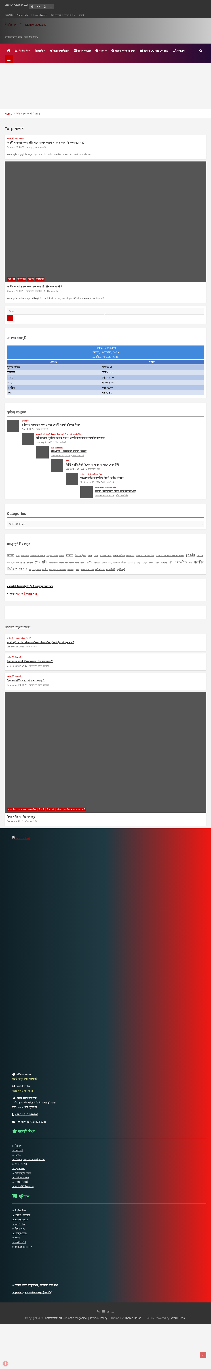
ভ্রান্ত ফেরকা (84, 474)
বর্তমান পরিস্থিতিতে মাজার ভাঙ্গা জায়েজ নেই (115, 491)
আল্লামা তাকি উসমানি (37, 555)
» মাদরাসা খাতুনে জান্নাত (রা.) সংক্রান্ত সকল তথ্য (30, 586)
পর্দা (190, 562)
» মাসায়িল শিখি (19, 1242)
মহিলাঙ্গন (59, 809)
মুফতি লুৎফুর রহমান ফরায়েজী (36, 147)
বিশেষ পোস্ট (11, 279)
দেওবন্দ (145, 563)
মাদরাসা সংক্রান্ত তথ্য (124, 50)
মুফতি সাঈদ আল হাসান (34, 291)
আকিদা (10, 555)
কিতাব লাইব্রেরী (56, 15)
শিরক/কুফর (102, 474)
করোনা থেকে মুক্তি (106, 556)
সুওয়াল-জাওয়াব (84, 50)
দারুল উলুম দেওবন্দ (134, 562)
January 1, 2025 (44, 442)
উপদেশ (90, 556)
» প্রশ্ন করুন (18, 1168)
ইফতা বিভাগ (25, 421)
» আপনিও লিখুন (19, 1163)
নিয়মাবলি (39, 50)
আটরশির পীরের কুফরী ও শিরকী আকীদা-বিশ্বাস (102, 477)
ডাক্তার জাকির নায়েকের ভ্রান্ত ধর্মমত (71, 563)
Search (10, 318)
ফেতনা (23, 569)
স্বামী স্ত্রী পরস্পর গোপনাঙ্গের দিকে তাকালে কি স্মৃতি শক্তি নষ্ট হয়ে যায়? (40, 642)
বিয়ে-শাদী (31, 279)
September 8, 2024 (104, 495)
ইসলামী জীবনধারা (51, 434)
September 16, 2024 (90, 482)
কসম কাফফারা (19, 138)
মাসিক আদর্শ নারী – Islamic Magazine (50, 31)
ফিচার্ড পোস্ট (60, 434)
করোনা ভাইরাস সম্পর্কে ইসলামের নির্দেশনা (170, 555)
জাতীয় (67, 461)
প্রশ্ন (101, 50)
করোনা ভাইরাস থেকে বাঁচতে (145, 555)
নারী (171, 562)
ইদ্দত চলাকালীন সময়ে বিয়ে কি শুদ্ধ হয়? (26, 680)
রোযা (77, 569)
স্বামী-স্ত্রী (121, 569)
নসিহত (151, 563)
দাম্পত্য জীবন (21, 279)
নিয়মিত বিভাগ (24, 50)
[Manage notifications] (5, 1363)
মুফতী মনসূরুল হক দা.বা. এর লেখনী (74, 809)
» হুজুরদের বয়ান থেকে (22, 1246)
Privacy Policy (23, 15)
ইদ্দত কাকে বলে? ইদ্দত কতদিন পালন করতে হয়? (30, 661)
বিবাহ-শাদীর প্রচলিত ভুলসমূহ (21, 816)
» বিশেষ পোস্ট (18, 1228)
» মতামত (16, 1154)
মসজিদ (45, 569)
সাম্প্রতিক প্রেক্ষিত (110, 487)
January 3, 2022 (15, 821)
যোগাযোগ (180, 50)
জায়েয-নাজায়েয (99, 487)
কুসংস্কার (30, 563)
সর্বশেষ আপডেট (16, 412)
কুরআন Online (69, 15)
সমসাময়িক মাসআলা (87, 569)
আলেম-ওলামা (25, 556)
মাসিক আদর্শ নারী (42, 429)
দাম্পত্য (97, 562)
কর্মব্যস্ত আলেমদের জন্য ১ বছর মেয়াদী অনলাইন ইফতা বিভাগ (51, 424)
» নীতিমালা (17, 1145)
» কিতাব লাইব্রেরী (20, 1181)
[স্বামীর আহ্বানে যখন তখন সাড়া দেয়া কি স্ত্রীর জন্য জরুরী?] (105, 222)
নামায (164, 562)
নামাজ (157, 562)
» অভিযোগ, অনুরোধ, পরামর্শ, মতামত (28, 1159)
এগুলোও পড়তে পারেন (17, 627)
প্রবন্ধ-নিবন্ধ (94, 474)
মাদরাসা (81, 15)
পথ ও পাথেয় (22, 809)
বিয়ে (30, 570)
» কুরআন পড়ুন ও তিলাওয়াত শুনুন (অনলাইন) (32, 1292)
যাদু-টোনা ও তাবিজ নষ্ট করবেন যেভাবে (69, 451)
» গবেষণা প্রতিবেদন (21, 1215)
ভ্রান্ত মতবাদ (36, 570)
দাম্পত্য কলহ (107, 562)
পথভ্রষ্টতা (181, 562)
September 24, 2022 (17, 685)
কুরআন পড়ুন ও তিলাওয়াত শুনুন (23, 593)
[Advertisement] (105, 86)
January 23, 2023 (15, 646)
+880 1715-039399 (26, 1114)
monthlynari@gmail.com (31, 1121)
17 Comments (51, 291)
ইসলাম (69, 555)
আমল (52, 447)
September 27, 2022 (17, 666)
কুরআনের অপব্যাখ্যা (16, 562)
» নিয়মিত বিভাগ (19, 1210)
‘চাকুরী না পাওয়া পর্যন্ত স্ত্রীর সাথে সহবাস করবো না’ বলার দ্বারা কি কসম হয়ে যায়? (46, 142)
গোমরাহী (41, 561)
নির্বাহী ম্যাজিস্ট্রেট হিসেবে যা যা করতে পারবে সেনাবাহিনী (92, 464)
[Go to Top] (203, 1355)
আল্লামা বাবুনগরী (52, 555)
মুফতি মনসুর (71, 570)
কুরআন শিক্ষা (199, 556)
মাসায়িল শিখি (10, 138)
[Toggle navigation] (9, 59)
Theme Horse (132, 1318)
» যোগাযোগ (17, 1150)
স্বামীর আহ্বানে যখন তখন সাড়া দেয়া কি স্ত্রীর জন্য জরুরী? (34, 286)
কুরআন (190, 554)
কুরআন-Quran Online (155, 50)
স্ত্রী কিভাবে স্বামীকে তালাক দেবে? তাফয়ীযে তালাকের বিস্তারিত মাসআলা (70, 438)
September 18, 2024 (76, 469)
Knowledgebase (40, 15)
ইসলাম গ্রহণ (80, 555)
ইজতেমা (61, 556)
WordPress (178, 1318)
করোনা (96, 555)
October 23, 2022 (15, 147)
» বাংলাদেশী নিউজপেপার (23, 1186)
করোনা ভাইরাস (118, 555)
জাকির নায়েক (53, 563)
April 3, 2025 (28, 429)
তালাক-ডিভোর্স (40, 434)
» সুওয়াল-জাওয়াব (20, 1219)
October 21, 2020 (15, 291)
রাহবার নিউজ (9, 15)
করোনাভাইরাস (130, 556)
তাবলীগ (89, 562)
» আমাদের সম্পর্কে (20, 1177)
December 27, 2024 (60, 455)
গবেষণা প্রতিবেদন (61, 50)
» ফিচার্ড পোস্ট (18, 1224)
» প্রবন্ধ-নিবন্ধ (19, 1233)
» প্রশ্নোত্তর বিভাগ (21, 1172)
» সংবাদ (16, 1237)
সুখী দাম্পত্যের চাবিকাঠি (105, 569)
